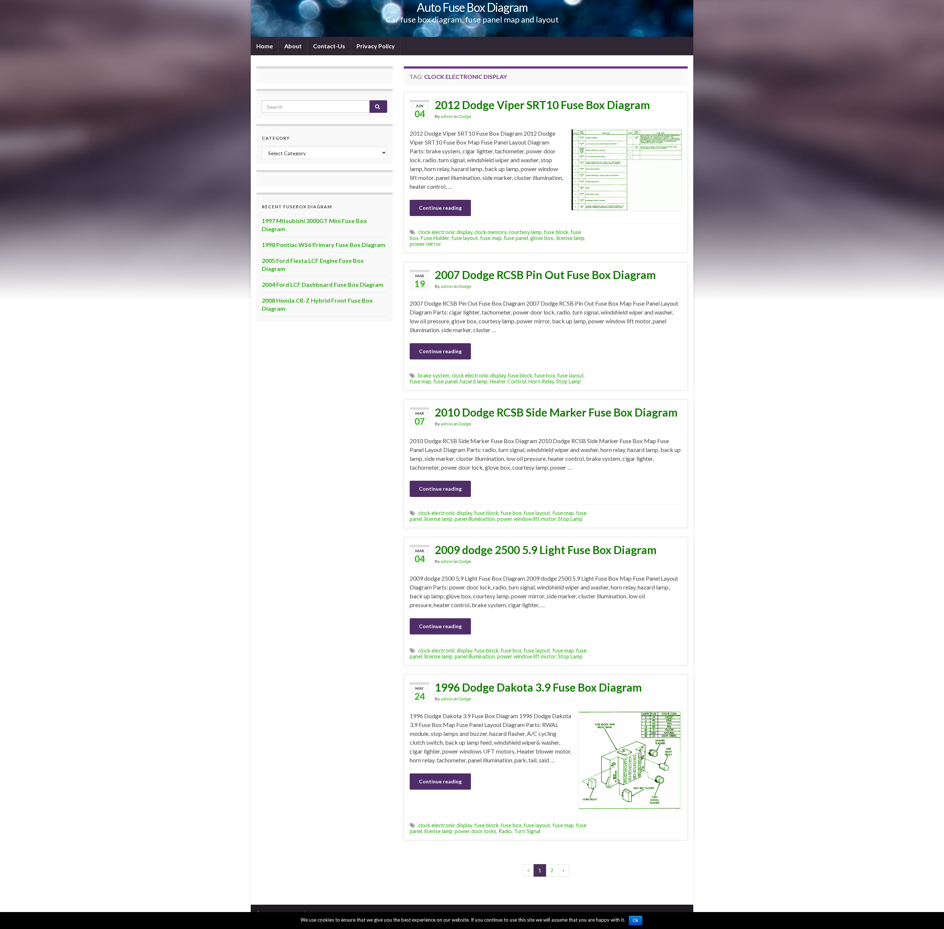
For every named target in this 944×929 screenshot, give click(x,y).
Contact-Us (329, 45)
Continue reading (440, 208)
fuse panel (516, 238)
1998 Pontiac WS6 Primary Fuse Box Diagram (323, 244)
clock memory (490, 232)
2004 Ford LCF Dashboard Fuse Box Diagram (323, 284)
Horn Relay (541, 381)
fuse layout (464, 238)
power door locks (475, 831)
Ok (635, 920)
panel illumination (475, 519)
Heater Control (508, 381)
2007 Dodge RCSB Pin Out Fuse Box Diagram (545, 274)
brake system (434, 375)
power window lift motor (526, 519)
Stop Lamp (568, 381)
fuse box (544, 375)
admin (447, 116)
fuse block (556, 232)
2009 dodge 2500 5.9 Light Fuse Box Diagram (546, 549)
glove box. (542, 238)
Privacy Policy (376, 45)
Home (264, 45)
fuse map (491, 238)
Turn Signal (527, 831)
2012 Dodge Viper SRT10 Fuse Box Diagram (542, 104)
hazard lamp (473, 381)
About (293, 45)
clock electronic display (445, 232)
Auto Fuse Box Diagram (472, 7)
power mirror (425, 244)
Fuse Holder (435, 238)
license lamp (570, 238)
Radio (505, 831)
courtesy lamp (525, 232)
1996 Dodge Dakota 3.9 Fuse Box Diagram (538, 687)
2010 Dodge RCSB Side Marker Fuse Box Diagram (556, 412)
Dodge (464, 116)
